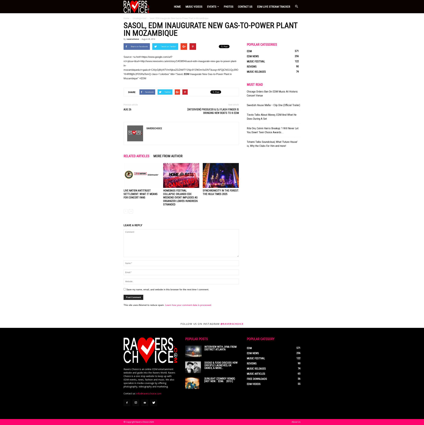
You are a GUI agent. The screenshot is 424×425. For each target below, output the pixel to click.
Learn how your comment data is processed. (188, 305)
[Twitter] (153, 403)
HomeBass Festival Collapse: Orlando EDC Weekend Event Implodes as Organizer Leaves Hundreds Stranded (180, 197)
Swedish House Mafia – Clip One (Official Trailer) (273, 105)
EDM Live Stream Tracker (273, 6)
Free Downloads (257, 378)
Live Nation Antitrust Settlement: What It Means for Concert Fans (141, 194)
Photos (228, 6)
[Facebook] (127, 403)
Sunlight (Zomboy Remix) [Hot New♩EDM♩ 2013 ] (219, 380)
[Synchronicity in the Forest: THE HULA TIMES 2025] (221, 175)
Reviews (252, 66)
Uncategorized (139, 18)
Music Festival (256, 61)
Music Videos (194, 6)
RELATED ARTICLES (136, 156)
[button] (296, 7)
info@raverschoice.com (148, 393)
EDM (249, 51)
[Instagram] (135, 403)
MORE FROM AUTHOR (168, 156)
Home (177, 6)
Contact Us (245, 6)
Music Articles (256, 373)
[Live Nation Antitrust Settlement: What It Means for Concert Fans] (142, 175)
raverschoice (133, 39)
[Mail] (144, 403)
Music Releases (256, 71)
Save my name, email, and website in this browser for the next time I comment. (167, 289)
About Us (296, 422)
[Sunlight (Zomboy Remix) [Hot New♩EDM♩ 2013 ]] (192, 383)
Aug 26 (127, 109)
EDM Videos (254, 384)
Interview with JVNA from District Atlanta (220, 348)
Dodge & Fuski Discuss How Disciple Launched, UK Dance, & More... (221, 365)
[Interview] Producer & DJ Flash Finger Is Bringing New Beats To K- (213, 111)
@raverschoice (232, 323)
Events (211, 6)
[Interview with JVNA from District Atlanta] (193, 351)
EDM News (253, 56)
